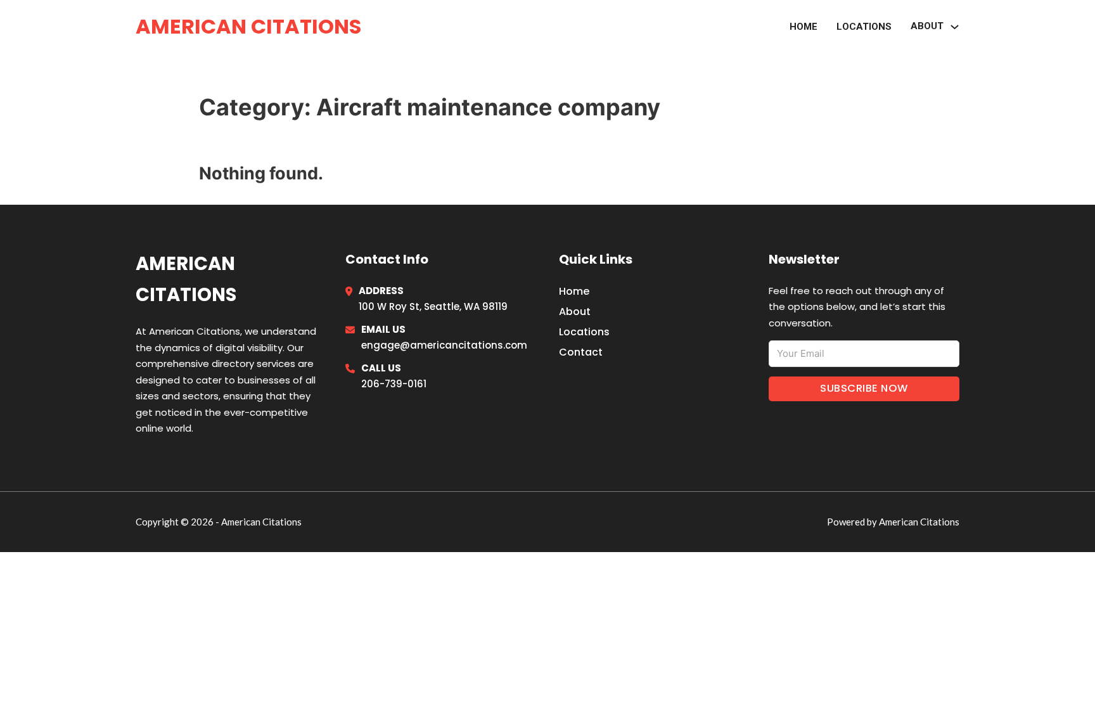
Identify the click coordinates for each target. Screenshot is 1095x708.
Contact (581, 352)
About (575, 311)
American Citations (248, 26)
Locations (864, 26)
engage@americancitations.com (444, 345)
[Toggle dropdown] (954, 27)
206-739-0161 (393, 383)
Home (803, 26)
